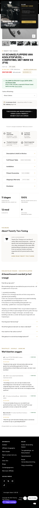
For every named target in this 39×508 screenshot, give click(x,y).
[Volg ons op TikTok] (4, 485)
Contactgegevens (8, 467)
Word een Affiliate (8, 471)
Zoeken (4, 445)
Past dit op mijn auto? (8, 283)
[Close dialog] (37, 2)
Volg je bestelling (26, 465)
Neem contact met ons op (9, 456)
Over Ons (5, 460)
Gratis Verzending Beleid (27, 446)
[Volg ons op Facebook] (4, 481)
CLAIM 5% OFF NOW (28, 21)
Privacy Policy (21, 498)
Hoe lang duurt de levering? (10, 322)
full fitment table (11, 82)
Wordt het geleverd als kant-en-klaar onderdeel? (16, 327)
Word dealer (6, 451)
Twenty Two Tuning (11, 51)
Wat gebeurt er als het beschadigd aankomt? (15, 336)
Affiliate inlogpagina (8, 448)
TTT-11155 (12, 66)
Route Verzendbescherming (28, 461)
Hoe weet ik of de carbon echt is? (12, 331)
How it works (18, 86)
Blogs (4, 464)
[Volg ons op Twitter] (8, 481)
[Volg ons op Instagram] (12, 481)
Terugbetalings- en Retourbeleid (27, 452)
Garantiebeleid (26, 456)
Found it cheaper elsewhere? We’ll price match (19, 126)
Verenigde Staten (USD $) (10, 492)
